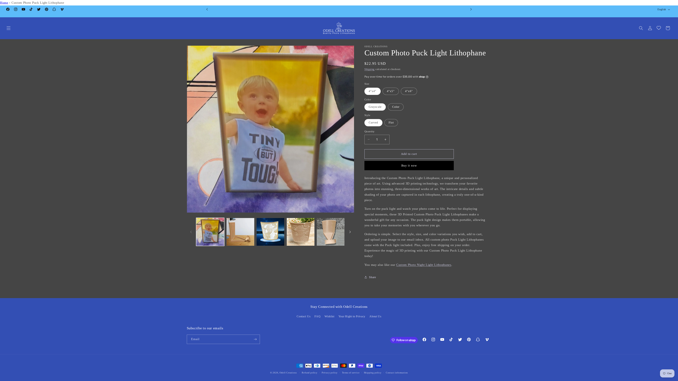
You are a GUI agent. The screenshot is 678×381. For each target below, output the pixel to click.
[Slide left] (191, 232)
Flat (391, 122)
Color (396, 106)
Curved (373, 122)
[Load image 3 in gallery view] (270, 232)
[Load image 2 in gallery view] (240, 232)
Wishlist (329, 316)
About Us (375, 316)
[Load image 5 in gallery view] (331, 232)
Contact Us (303, 316)
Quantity (369, 131)
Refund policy (309, 372)
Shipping (369, 69)
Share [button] (372, 277)
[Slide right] (350, 232)
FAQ (317, 316)
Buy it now (409, 165)
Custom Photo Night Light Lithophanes (423, 265)
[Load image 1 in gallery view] (210, 232)
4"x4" (372, 91)
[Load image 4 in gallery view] (301, 232)
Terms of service (351, 372)
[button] (8, 28)
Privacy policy (330, 372)
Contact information (397, 372)
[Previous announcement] (207, 9)
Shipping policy (373, 372)
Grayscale (375, 106)
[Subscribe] (255, 339)
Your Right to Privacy (351, 316)
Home (4, 2)
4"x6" (409, 91)
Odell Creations (288, 372)
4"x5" (391, 91)
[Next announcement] (471, 9)
